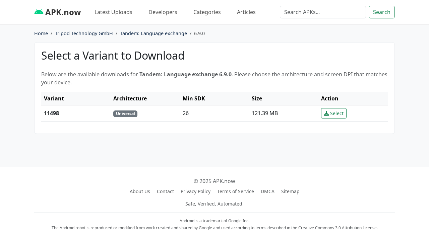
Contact (165, 191)
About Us (140, 191)
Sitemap (290, 191)
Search (381, 12)
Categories (207, 12)
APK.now (62, 11)
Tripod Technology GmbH (84, 33)
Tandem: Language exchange (153, 33)
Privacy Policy (195, 191)
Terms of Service (235, 191)
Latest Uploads (113, 12)
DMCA (267, 191)
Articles (246, 12)
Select (336, 113)
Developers (162, 12)
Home (41, 33)
